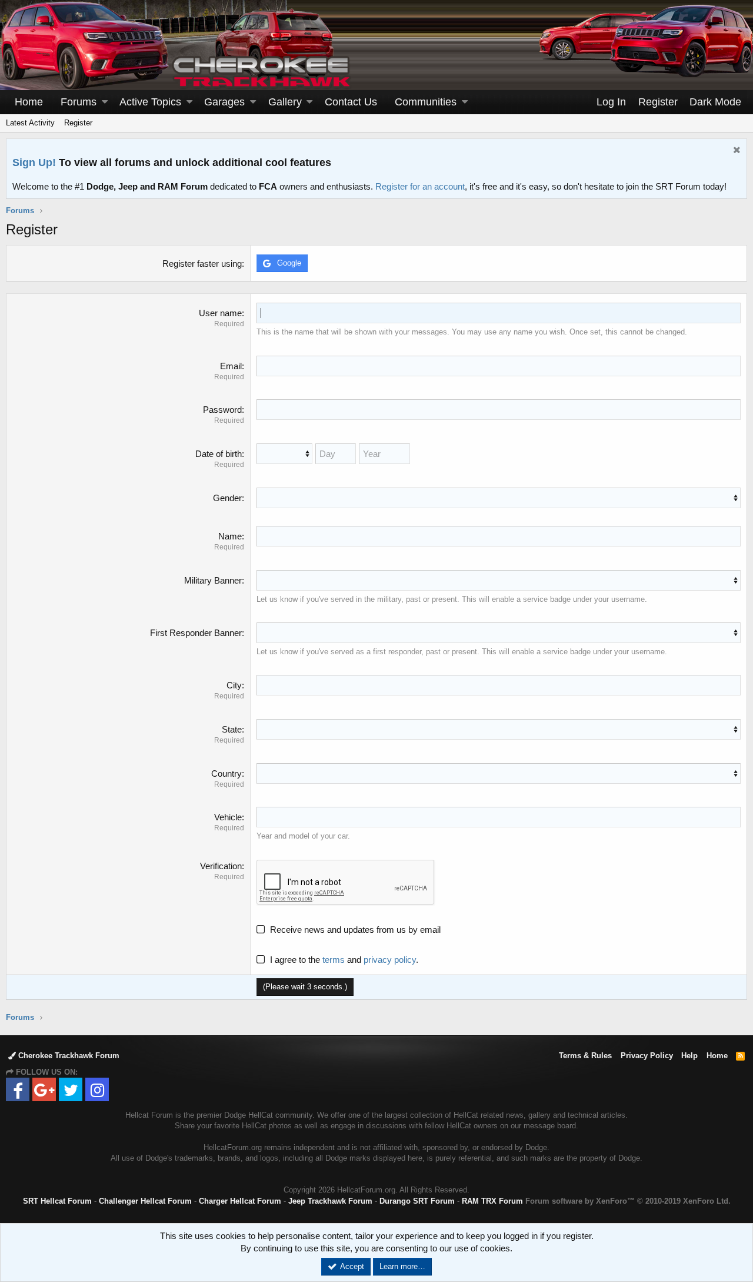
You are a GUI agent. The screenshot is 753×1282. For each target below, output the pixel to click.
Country (226, 773)
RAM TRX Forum (492, 1201)
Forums (78, 102)
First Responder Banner (196, 633)
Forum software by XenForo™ (628, 1201)
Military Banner (213, 580)
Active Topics (150, 102)
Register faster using (202, 264)
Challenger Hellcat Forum (145, 1201)
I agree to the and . (344, 960)
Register (78, 122)
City (234, 685)
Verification (221, 866)
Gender (227, 498)
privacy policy (390, 960)
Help (689, 1055)
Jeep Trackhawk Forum (330, 1201)
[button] (105, 102)
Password (222, 410)
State (232, 729)
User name (220, 313)
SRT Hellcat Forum (57, 1201)
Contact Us (351, 102)
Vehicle (228, 817)
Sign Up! (34, 162)
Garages (224, 102)
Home (29, 102)
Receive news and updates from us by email (355, 930)
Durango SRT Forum (417, 1201)
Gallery (285, 102)
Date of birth (218, 454)
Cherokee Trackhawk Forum (67, 1055)
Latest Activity (30, 122)
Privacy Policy (647, 1055)
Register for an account (420, 186)
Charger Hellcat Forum (240, 1201)
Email (231, 366)
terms (333, 960)
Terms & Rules (585, 1055)
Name (230, 536)
